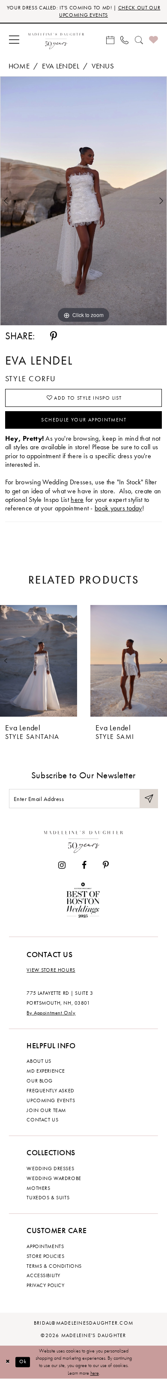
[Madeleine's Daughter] (83, 840)
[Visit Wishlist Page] (153, 40)
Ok (23, 1362)
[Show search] (138, 40)
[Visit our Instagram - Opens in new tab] (62, 865)
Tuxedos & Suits (48, 1197)
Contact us (42, 1119)
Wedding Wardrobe (54, 1178)
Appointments (45, 1246)
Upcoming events (51, 1100)
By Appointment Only (51, 1012)
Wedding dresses (50, 1168)
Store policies (45, 1256)
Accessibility (43, 1275)
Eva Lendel (60, 66)
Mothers (38, 1188)
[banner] (56, 40)
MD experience (46, 1071)
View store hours (51, 970)
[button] (14, 40)
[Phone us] (124, 40)
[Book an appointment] (110, 40)
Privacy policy (45, 1285)
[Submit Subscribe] (149, 798)
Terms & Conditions (54, 1266)
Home (19, 66)
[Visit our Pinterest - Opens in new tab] (105, 865)
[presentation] (38, 661)
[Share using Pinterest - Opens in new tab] (53, 336)
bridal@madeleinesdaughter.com (83, 1323)
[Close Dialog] (8, 1362)
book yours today (118, 508)
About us (39, 1061)
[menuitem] (14, 40)
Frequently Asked (50, 1090)
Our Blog (40, 1080)
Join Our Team (46, 1110)
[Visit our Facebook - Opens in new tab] (84, 865)
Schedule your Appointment (83, 419)
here (77, 499)
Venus (103, 66)
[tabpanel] (83, 201)
